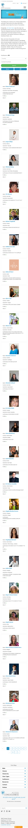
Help (17, 3)
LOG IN (14, 3)
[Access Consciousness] (3, 5)
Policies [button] (4, 787)
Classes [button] (4, 771)
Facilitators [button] (5, 779)
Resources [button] (5, 782)
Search (14, 65)
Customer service (6, 824)
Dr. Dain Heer (10, 28)
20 (13, 752)
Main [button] (3, 768)
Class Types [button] (5, 776)
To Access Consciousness (7, 1)
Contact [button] (4, 784)
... (9, 752)
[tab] (14, 768)
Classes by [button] (5, 773)
